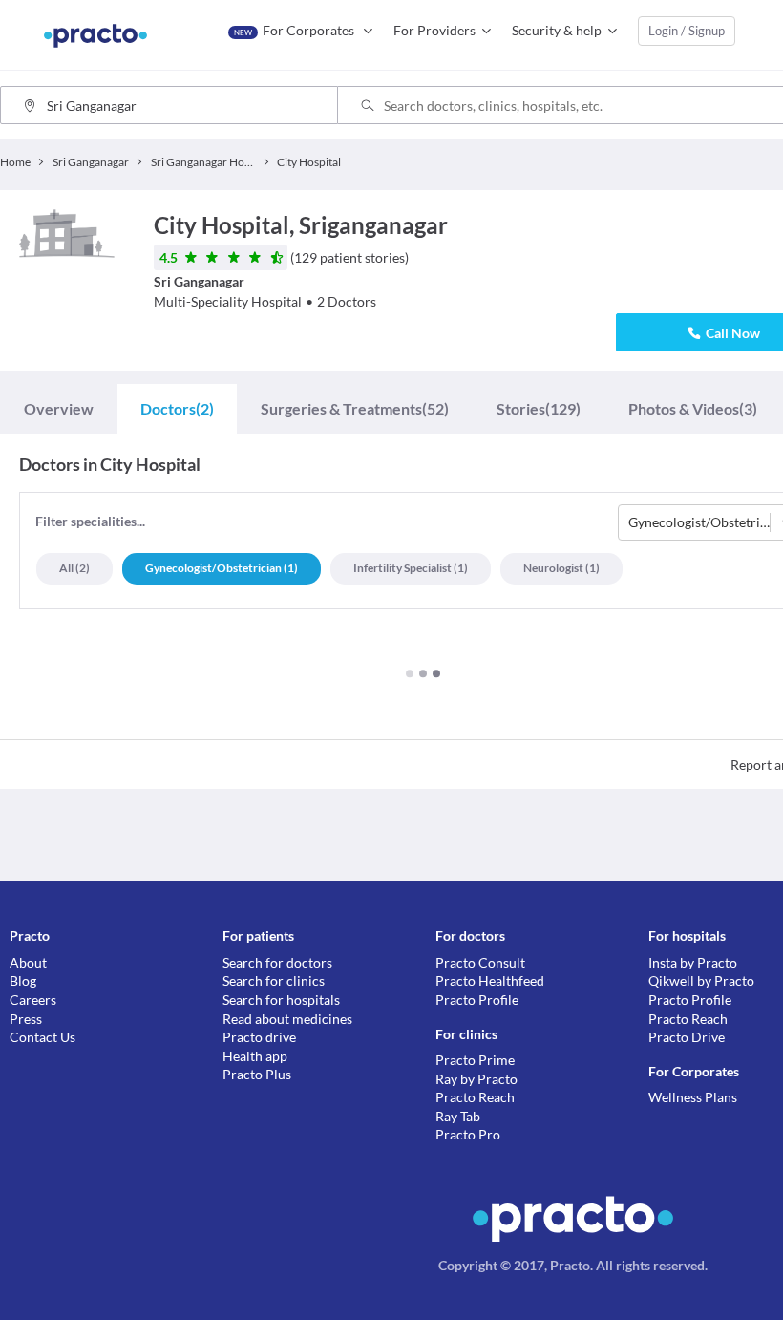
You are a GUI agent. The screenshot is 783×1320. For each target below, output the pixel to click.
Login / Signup (686, 30)
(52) (355, 408)
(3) (692, 408)
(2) (177, 408)
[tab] (58, 408)
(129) (539, 408)
